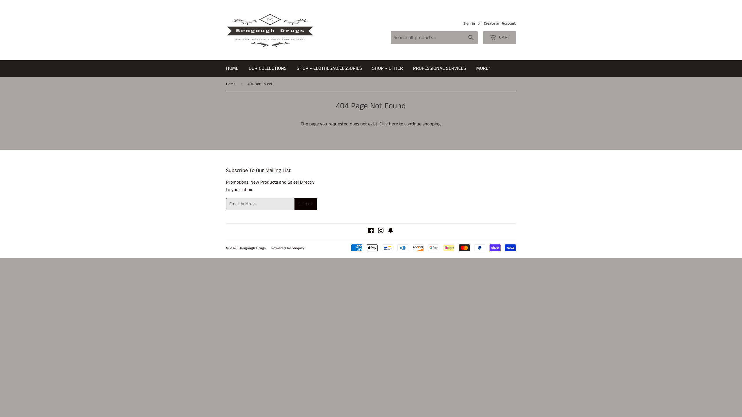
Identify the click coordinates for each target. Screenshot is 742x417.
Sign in (469, 23)
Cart (504, 37)
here (393, 124)
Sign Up (305, 204)
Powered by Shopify (287, 248)
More (482, 68)
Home (232, 68)
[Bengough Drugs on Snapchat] (391, 231)
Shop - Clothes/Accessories (329, 68)
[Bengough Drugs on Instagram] (381, 231)
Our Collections (268, 68)
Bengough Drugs (252, 248)
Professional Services (439, 68)
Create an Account (500, 23)
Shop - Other (387, 68)
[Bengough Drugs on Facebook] (371, 231)
